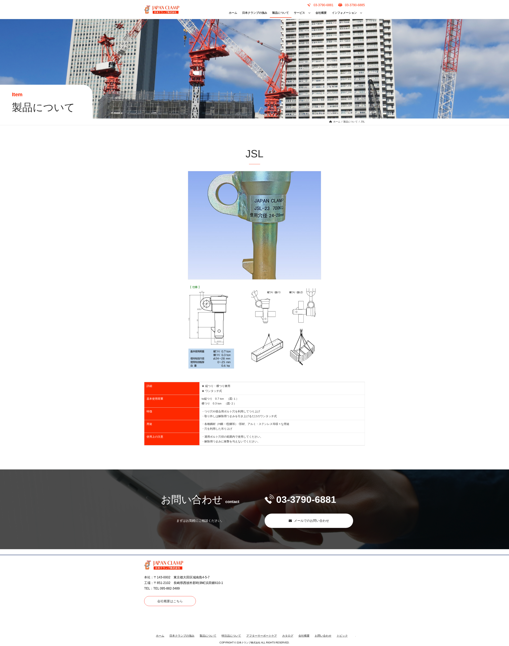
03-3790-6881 (306, 499)
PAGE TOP (495, 623)
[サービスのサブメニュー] (309, 13)
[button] (309, 521)
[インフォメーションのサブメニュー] (361, 13)
